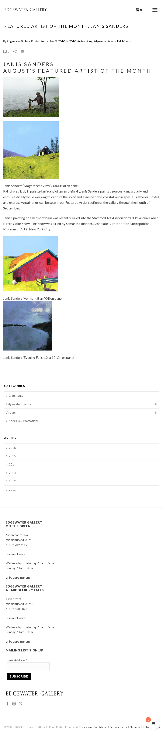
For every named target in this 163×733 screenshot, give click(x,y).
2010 (72, 41)
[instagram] (14, 704)
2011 (12, 489)
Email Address (17, 660)
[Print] (24, 51)
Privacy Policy (119, 727)
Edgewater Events (105, 41)
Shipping (135, 727)
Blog (89, 41)
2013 (12, 473)
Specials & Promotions (24, 421)
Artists (81, 41)
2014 (12, 464)
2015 (12, 456)
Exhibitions (124, 41)
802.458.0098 (18, 609)
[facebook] (7, 704)
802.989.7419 (18, 545)
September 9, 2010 (53, 41)
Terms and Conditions (93, 727)
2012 (12, 481)
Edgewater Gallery (18, 41)
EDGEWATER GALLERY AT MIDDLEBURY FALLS (25, 588)
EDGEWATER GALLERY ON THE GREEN (24, 524)
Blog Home (16, 395)
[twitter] (20, 704)
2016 (12, 447)
